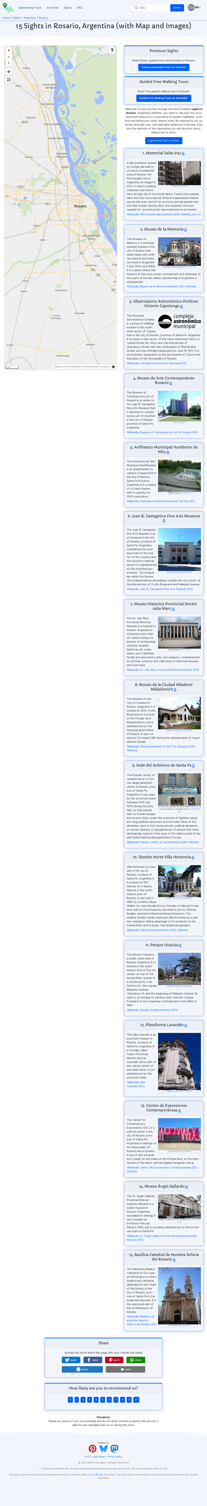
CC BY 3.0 (186, 493)
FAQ (79, 7)
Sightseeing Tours (29, 7)
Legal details (99, 1457)
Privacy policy (115, 1457)
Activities (53, 7)
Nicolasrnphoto (173, 572)
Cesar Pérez (173, 1151)
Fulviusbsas (173, 1325)
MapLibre (58, 367)
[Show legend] (112, 50)
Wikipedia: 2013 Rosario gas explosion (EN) (153, 214)
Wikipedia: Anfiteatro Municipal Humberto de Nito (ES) (161, 501)
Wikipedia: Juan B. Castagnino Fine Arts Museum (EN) (160, 589)
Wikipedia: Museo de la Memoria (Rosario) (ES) (156, 286)
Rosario (43, 18)
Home (6, 18)
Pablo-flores (196, 806)
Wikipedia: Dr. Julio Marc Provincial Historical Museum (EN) (163, 670)
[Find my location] (8, 71)
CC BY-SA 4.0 (186, 572)
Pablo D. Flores (173, 730)
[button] (71, 1360)
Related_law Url (191, 214)
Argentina (29, 18)
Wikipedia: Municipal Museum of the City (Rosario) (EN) (161, 746)
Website (191, 286)
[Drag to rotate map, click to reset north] (8, 63)
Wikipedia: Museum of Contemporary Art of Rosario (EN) (162, 432)
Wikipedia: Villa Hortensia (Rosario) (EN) (151, 930)
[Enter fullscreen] (8, 79)
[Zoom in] (8, 50)
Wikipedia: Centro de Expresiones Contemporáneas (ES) (162, 1167)
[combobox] (151, 8)
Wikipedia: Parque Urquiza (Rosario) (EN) (152, 1010)
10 (136, 1400)
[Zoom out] (8, 57)
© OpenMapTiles (73, 367)
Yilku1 (174, 186)
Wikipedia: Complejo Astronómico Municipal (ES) (156, 363)
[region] (60, 207)
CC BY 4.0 (183, 186)
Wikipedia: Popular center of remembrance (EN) (157, 842)
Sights (68, 7)
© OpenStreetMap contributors (96, 367)
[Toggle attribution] (113, 367)
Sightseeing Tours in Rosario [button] (163, 141)
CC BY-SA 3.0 (190, 267)
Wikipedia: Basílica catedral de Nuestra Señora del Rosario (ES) (141, 1320)
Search (177, 8)
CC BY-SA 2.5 (180, 422)
